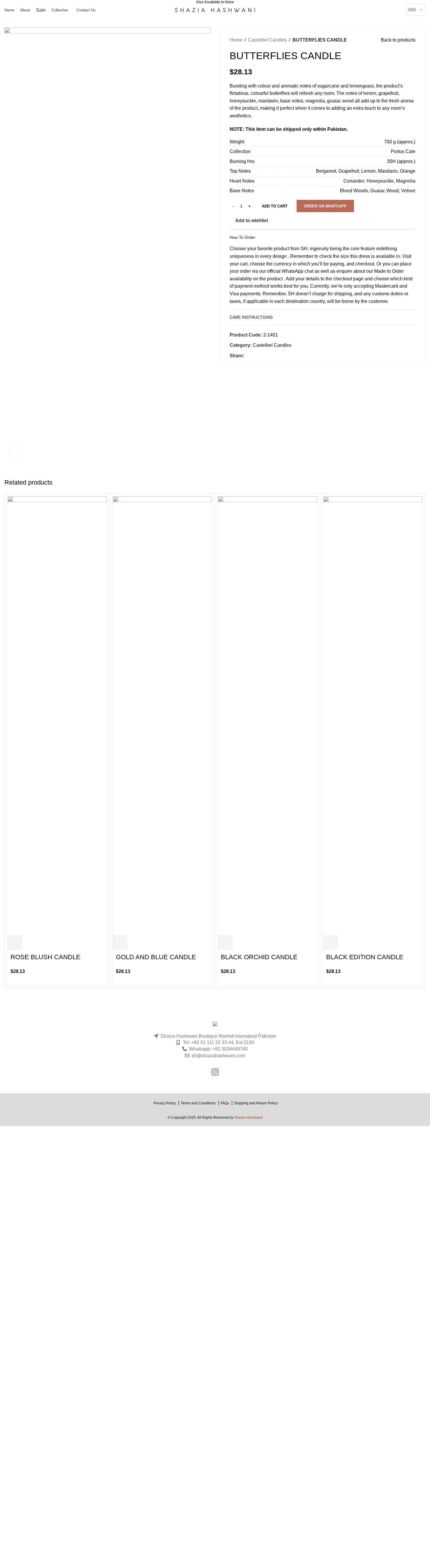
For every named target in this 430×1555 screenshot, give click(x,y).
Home (236, 39)
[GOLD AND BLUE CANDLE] (162, 715)
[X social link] (254, 356)
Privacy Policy (165, 1103)
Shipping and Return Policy (256, 1103)
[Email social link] (261, 356)
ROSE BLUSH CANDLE (45, 957)
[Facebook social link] (247, 356)
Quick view (29, 942)
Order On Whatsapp (325, 206)
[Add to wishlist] (44, 942)
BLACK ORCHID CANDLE (259, 957)
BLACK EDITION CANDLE (364, 957)
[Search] (381, 10)
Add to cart (275, 206)
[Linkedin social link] (267, 356)
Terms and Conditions (198, 1103)
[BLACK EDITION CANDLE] (372, 715)
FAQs (225, 1103)
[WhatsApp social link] (274, 356)
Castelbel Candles (267, 39)
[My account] (373, 10)
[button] (325, 206)
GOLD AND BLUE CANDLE (156, 957)
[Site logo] (215, 9)
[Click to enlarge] (16, 454)
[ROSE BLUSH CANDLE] (57, 715)
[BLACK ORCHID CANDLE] (267, 715)
